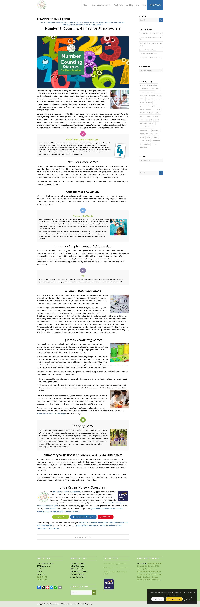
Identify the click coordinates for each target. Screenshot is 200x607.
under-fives (147, 144)
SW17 (156, 133)
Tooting (148, 137)
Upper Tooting (143, 147)
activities (142, 85)
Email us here (42, 580)
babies (152, 88)
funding (142, 102)
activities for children (152, 85)
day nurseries (143, 95)
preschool (156, 119)
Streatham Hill (155, 130)
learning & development (146, 109)
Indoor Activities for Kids (93, 22)
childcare (142, 92)
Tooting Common (155, 140)
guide (153, 106)
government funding (145, 106)
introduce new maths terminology (51, 414)
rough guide (143, 126)
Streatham (150, 126)
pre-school (149, 119)
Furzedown (149, 102)
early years (152, 95)
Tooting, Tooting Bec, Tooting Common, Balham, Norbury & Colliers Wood (149, 577)
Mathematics (68, 25)
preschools (152, 123)
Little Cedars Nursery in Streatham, (66, 492)
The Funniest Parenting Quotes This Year (151, 33)
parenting (155, 116)
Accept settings (158, 599)
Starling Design (88, 604)
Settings (188, 599)
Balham (158, 88)
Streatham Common (145, 130)
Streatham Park (144, 133)
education (159, 95)
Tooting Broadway (144, 140)
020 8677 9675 (42, 577)
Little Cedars (157, 109)
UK (141, 144)
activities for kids (144, 88)
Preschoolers (89, 25)
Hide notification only (174, 599)
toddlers (142, 137)
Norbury (158, 112)
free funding (158, 99)
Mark (89, 537)
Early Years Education (73, 22)
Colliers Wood (150, 92)
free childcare (149, 99)
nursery (149, 116)
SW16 (151, 133)
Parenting (78, 25)
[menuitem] (86, 5)
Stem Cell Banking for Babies (147, 50)
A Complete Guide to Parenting (150, 58)
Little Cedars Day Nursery (147, 112)
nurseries (142, 116)
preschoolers (143, 123)
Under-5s (99, 25)
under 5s (154, 144)
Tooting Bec (155, 137)
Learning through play (115, 22)
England (142, 99)
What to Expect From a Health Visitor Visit (116, 568)
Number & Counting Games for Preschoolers (83, 28)
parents (142, 119)
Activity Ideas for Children (52, 22)
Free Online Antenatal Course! (148, 54)
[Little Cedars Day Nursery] (47, 5)
